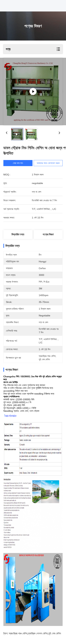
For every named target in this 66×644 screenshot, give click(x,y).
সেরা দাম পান (18, 163)
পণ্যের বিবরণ (48, 234)
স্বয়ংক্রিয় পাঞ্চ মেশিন (18, 633)
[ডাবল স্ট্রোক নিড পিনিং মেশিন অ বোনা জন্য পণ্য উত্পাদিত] (33, 91)
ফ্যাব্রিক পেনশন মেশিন (38, 633)
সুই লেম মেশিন (54, 633)
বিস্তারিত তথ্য (18, 234)
